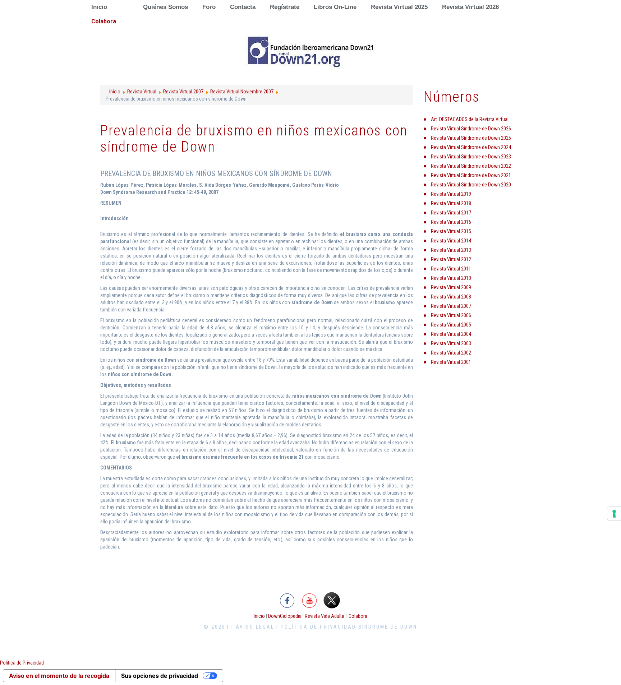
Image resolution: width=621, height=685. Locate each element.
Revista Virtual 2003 (451, 343)
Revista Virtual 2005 (451, 325)
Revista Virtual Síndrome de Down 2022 (471, 166)
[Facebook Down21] (287, 599)
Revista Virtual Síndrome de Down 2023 (471, 156)
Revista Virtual (141, 91)
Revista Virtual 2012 (451, 259)
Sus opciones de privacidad (159, 675)
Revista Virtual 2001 (451, 362)
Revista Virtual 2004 (451, 334)
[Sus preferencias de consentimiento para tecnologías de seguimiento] (614, 513)
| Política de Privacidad (316, 627)
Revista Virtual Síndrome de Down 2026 (471, 128)
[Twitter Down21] (332, 599)
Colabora (358, 616)
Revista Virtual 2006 (451, 315)
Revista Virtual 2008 (451, 297)
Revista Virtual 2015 (451, 231)
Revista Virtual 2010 (451, 278)
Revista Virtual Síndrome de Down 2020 (471, 185)
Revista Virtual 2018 (451, 203)
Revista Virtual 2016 (451, 222)
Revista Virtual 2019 (451, 194)
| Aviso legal (252, 627)
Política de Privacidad (22, 663)
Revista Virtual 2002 (451, 353)
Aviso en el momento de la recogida (59, 675)
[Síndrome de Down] (310, 52)
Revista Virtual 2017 (451, 213)
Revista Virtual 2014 (451, 241)
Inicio (114, 91)
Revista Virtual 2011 (451, 269)
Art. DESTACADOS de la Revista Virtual (470, 119)
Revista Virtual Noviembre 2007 (241, 91)
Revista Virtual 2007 (183, 91)
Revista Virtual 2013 (451, 250)
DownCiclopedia (285, 616)
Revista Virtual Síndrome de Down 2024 (471, 147)
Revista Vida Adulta (324, 616)
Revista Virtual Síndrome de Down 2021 (471, 175)
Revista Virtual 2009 (451, 287)
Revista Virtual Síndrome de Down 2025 (471, 138)
